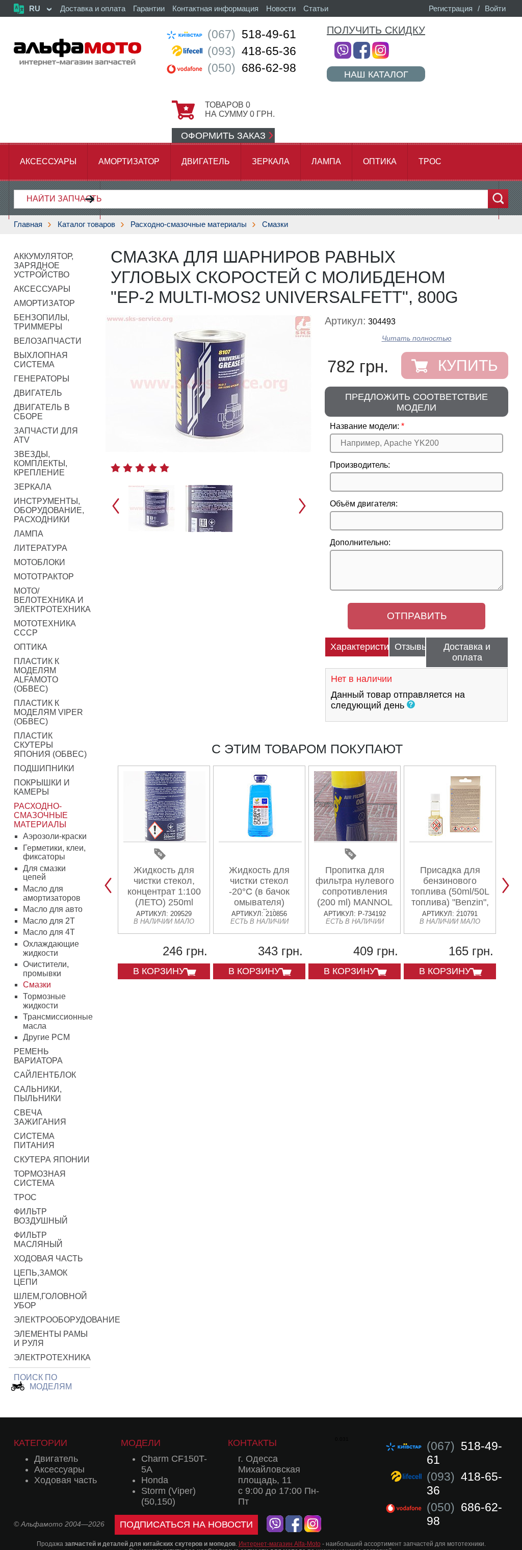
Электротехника (52, 1357)
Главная (28, 224)
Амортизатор (129, 161)
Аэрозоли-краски (55, 836)
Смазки (275, 224)
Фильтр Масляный (38, 1240)
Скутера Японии (52, 1159)
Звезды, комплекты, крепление (40, 463)
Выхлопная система (41, 360)
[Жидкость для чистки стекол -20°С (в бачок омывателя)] (260, 839)
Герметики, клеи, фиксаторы (54, 852)
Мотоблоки (39, 562)
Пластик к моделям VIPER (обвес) (48, 712)
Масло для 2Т (49, 921)
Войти (495, 8)
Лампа (326, 161)
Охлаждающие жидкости (51, 948)
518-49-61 (251, 34)
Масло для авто (53, 909)
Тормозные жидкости (44, 1001)
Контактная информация (215, 8)
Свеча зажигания (40, 1117)
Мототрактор (44, 576)
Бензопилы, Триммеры (41, 322)
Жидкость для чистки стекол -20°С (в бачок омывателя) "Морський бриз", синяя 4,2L (259, 897)
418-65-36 (251, 51)
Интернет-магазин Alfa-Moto (280, 1543)
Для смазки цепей (44, 873)
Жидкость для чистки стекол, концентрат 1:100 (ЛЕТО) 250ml (164, 886)
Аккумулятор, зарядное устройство (43, 265)
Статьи (315, 8)
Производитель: (360, 465)
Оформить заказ (223, 136)
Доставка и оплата (92, 8)
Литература (40, 548)
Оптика (380, 161)
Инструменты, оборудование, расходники (49, 510)
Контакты (252, 1443)
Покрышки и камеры (42, 787)
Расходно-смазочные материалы (188, 224)
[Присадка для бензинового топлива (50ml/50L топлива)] (450, 839)
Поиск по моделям (43, 1382)
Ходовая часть (48, 1258)
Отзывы (410, 647)
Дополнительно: (360, 542)
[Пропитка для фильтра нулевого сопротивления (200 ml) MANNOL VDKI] (355, 839)
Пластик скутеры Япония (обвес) (50, 744)
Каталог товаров (86, 224)
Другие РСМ (46, 1037)
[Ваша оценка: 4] (152, 467)
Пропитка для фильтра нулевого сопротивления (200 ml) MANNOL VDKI (355, 891)
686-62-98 (251, 67)
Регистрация (451, 8)
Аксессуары (48, 161)
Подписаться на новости (186, 1524)
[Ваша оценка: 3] (140, 467)
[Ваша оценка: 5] (164, 467)
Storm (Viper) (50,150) (168, 1496)
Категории (40, 1443)
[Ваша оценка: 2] (128, 467)
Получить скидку (376, 30)
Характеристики (359, 647)
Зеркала (271, 161)
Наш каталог (376, 74)
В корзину (159, 971)
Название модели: (364, 426)
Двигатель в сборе (42, 412)
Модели (141, 1443)
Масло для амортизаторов (52, 893)
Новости (281, 8)
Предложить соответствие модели (416, 402)
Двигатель (205, 161)
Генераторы (41, 378)
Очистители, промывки (46, 969)
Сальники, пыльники (38, 1094)
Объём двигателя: (364, 503)
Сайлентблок (45, 1075)
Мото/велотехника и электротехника (52, 600)
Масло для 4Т (49, 932)
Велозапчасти (48, 341)
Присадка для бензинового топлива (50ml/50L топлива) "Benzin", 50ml (450, 891)
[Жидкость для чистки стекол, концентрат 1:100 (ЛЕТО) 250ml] (164, 839)
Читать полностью (417, 338)
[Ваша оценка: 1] (115, 467)
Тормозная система (40, 1178)
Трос (430, 161)
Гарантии (149, 8)
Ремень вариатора (38, 1056)
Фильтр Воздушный (41, 1216)
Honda (154, 1480)
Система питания (34, 1141)
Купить (468, 365)
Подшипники (44, 768)
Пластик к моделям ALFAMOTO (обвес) (36, 675)
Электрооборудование (67, 1319)
